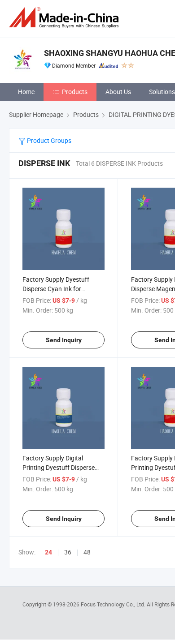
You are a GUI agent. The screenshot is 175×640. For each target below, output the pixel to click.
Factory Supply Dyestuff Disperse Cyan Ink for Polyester (55, 288)
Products (75, 91)
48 (87, 552)
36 (67, 552)
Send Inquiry (64, 340)
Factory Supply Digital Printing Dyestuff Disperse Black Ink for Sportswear (58, 467)
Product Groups (48, 140)
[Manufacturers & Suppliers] (65, 17)
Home (26, 91)
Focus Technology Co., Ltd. (114, 604)
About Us (118, 91)
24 (48, 552)
